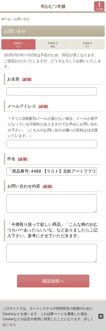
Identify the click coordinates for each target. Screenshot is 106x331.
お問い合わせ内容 (23, 186)
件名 (11, 158)
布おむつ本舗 (53, 6)
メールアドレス (21, 106)
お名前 (13, 79)
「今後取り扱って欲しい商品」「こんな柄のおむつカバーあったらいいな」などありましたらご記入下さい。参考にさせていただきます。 (52, 230)
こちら (11, 324)
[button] (99, 6)
